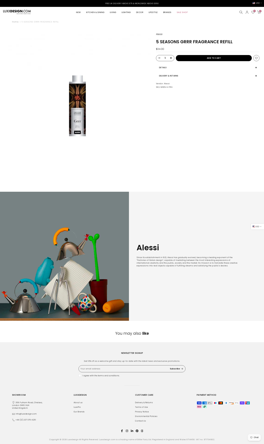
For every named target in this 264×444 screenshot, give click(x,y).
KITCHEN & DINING (95, 12)
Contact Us (140, 421)
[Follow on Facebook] (122, 431)
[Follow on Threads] (142, 431)
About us (78, 402)
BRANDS (167, 12)
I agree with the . (101, 375)
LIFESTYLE (153, 12)
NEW (78, 12)
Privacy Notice (142, 411)
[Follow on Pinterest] (137, 431)
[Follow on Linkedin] (132, 431)
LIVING (113, 12)
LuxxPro (77, 407)
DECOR (139, 12)
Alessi (167, 83)
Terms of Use (141, 407)
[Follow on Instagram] (127, 431)
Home (15, 21)
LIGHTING (126, 12)
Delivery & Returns (144, 402)
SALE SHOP (182, 12)
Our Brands (79, 411)
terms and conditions (108, 375)
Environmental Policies (146, 416)
